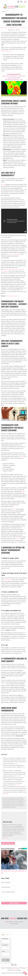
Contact (17, 968)
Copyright (18, 970)
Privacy (23, 968)
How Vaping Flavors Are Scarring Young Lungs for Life (13, 872)
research (18, 538)
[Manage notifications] (24, 972)
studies (23, 491)
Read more (5, 837)
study (3, 184)
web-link (16, 763)
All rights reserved (6, 973)
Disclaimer (10, 970)
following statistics (6, 51)
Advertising (10, 968)
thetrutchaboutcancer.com (12, 296)
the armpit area (8, 579)
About (3, 968)
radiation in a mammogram (13, 254)
